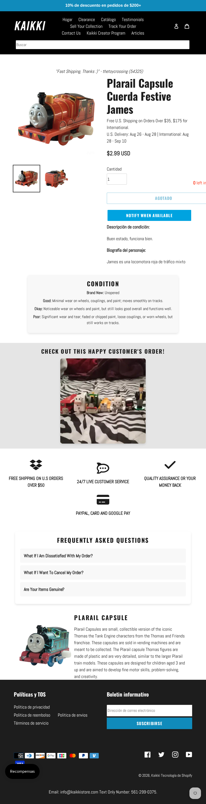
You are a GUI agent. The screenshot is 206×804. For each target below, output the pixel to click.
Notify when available (149, 215)
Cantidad (114, 169)
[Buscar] (164, 28)
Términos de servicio (31, 723)
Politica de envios (72, 715)
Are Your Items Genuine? (44, 589)
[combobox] (102, 44)
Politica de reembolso (32, 715)
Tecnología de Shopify (176, 775)
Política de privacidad (32, 707)
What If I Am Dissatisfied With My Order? (58, 556)
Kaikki (155, 775)
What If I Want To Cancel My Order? (53, 572)
